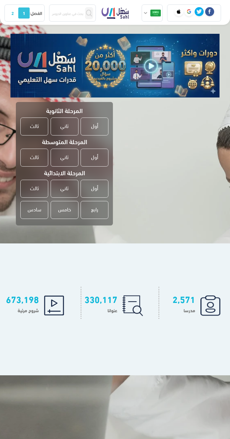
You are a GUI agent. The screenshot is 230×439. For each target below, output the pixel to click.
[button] (152, 13)
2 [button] (12, 13)
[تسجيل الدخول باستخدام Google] (188, 11)
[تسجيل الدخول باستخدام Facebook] (209, 11)
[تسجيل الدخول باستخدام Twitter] (199, 11)
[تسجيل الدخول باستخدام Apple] (178, 11)
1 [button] (24, 13)
